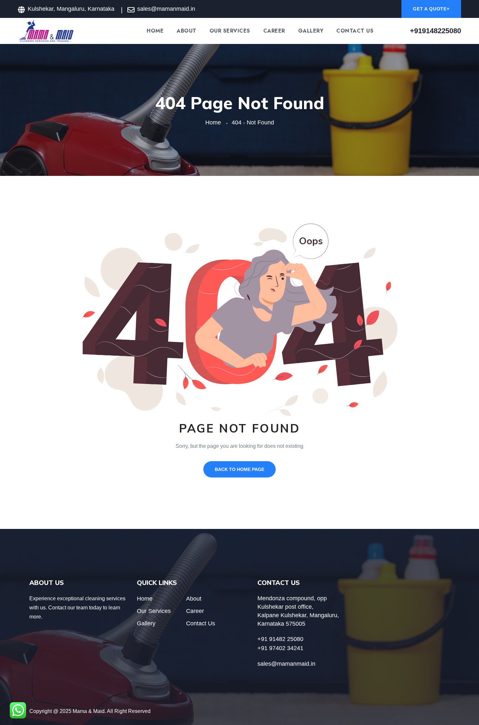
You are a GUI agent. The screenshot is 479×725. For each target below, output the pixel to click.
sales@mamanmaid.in (166, 9)
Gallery (311, 31)
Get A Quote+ (431, 8)
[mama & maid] (46, 30)
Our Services (230, 31)
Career (274, 31)
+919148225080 (435, 31)
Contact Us (354, 31)
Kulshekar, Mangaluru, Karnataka (71, 9)
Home (155, 31)
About (186, 31)
